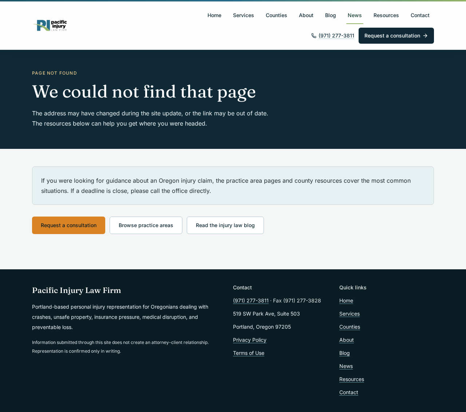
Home (214, 15)
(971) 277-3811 (336, 35)
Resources (386, 15)
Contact (420, 15)
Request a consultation (392, 35)
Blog (330, 15)
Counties (276, 15)
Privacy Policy (249, 340)
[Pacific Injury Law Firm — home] (50, 25)
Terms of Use (248, 353)
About (306, 15)
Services (243, 15)
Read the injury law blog (225, 225)
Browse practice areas (146, 225)
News (355, 15)
